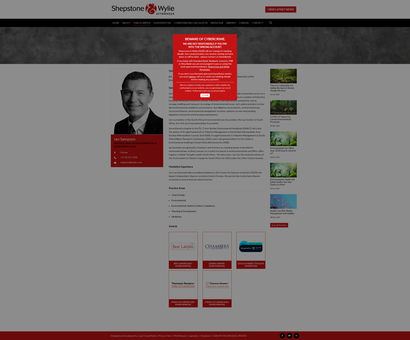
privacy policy (219, 91)
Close (205, 95)
